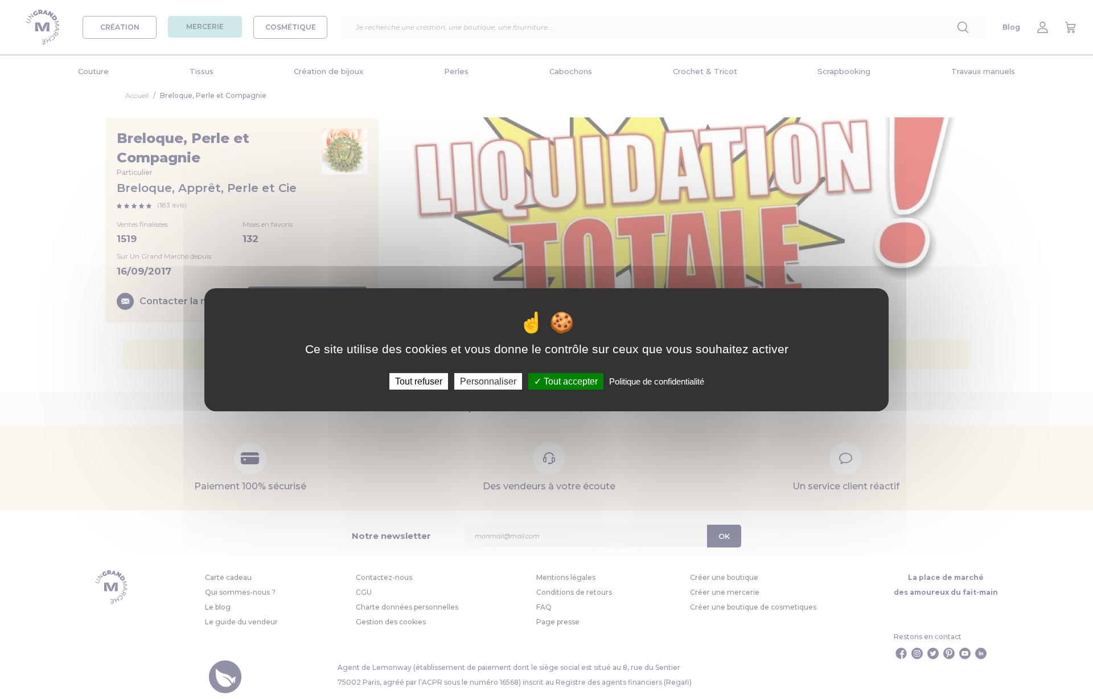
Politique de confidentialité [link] (656, 381)
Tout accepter (569, 381)
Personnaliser (488, 381)
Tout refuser (418, 381)
